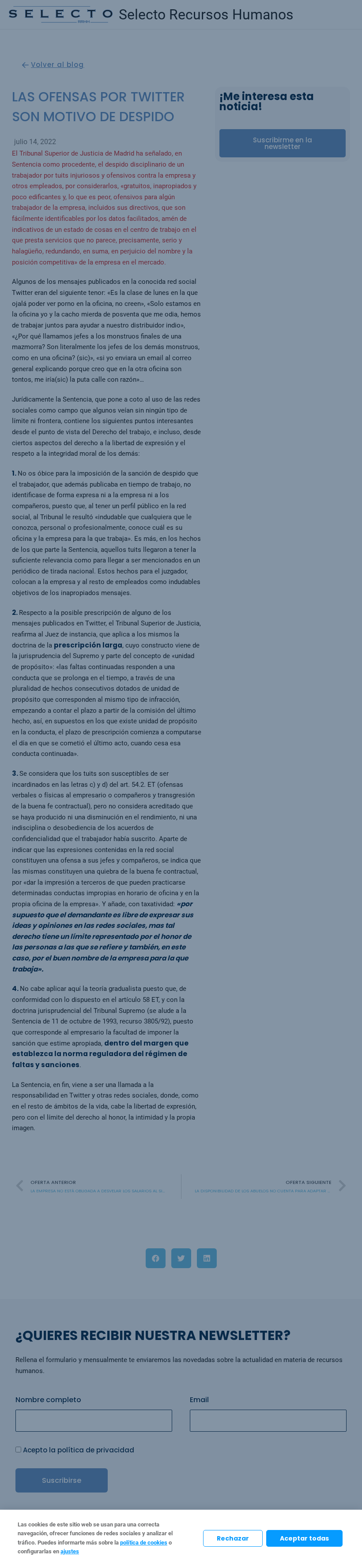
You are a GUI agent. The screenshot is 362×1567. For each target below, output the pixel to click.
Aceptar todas (304, 1538)
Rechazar (233, 1538)
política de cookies (143, 1542)
